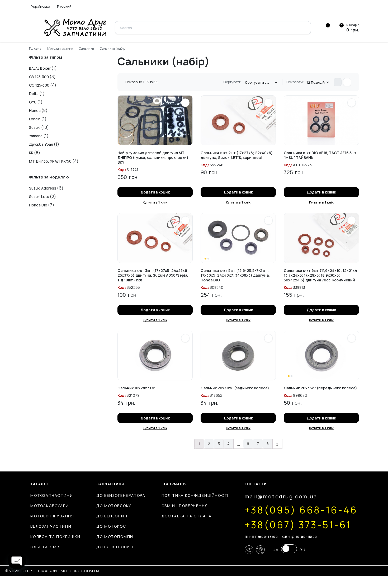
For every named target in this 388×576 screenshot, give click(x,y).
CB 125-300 (39, 76)
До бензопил (111, 515)
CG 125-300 (39, 85)
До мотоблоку (113, 505)
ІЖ (31, 152)
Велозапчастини (50, 526)
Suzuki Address (42, 188)
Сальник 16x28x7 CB (136, 387)
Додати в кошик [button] (155, 192)
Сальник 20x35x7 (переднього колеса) (320, 387)
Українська (40, 6)
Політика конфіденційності (195, 495)
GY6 (32, 102)
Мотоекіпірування (52, 515)
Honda (35, 110)
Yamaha (35, 135)
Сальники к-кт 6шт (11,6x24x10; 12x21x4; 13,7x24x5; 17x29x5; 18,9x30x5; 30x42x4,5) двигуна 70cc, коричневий (321, 275)
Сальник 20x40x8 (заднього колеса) (235, 387)
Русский (64, 6)
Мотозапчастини (60, 48)
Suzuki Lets (39, 196)
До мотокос (111, 526)
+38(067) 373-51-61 (298, 525)
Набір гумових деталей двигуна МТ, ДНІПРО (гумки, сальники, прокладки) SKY (152, 157)
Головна (35, 48)
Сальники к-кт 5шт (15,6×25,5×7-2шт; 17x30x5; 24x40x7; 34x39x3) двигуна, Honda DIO (235, 275)
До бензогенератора (120, 495)
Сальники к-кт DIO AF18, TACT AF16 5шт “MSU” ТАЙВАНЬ (320, 155)
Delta (34, 93)
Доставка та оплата (187, 515)
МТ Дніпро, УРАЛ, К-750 (50, 161)
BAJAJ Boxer (40, 68)
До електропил (114, 546)
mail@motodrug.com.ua (281, 496)
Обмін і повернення (185, 505)
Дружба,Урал (41, 144)
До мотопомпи (114, 536)
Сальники (86, 48)
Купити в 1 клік (155, 202)
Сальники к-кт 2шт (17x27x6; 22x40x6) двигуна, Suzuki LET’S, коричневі (237, 155)
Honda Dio (38, 204)
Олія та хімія (45, 546)
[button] (185, 102)
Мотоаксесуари (49, 505)
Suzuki (34, 127)
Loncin (34, 118)
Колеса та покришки (55, 536)
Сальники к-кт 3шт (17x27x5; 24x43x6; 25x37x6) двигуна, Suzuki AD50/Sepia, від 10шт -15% (152, 275)
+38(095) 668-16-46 (301, 510)
